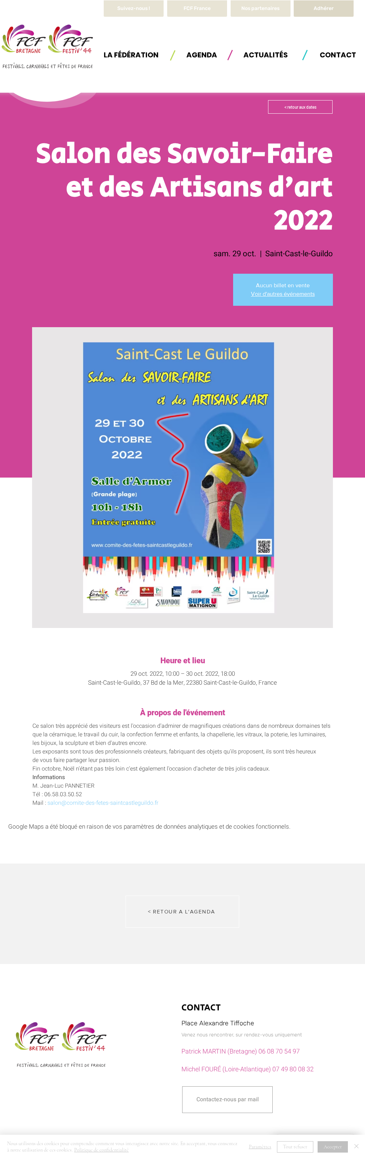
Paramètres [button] (260, 1147)
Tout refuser (295, 1147)
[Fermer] (356, 1146)
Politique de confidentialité (101, 1150)
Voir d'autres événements (283, 294)
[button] (131, 54)
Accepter (333, 1147)
